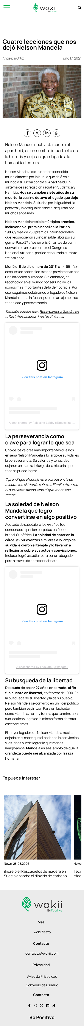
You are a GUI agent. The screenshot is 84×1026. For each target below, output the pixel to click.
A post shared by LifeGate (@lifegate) (42, 666)
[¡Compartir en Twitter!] (37, 133)
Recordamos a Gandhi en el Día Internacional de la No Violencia (42, 314)
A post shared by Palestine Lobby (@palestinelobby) (44, 422)
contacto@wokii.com (42, 953)
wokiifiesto (42, 932)
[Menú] (7, 8)
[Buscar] (79, 7)
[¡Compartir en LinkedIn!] (47, 133)
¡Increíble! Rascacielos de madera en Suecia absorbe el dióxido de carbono (35, 873)
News (8, 863)
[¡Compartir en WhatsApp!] (56, 133)
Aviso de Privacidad (42, 976)
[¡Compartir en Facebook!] (27, 133)
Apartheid (56, 182)
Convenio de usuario (42, 985)
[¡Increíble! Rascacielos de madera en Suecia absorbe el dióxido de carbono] (37, 827)
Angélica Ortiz (13, 58)
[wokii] (44, 7)
